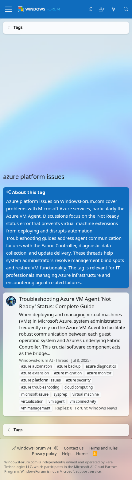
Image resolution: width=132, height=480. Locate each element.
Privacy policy (44, 453)
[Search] (126, 9)
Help (66, 453)
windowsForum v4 (34, 448)
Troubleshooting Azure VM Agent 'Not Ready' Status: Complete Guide (65, 302)
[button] (56, 448)
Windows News (103, 408)
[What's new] (114, 9)
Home (81, 453)
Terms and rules (103, 448)
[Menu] (8, 9)
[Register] (102, 9)
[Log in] (90, 9)
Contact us (73, 448)
